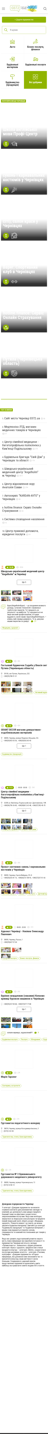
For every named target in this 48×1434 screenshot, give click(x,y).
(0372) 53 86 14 (9, 1185)
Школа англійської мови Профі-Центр (20, 131)
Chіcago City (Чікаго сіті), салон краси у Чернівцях (21, 221)
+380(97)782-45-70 (38, 805)
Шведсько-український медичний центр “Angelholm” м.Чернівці (20, 472)
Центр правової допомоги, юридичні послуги (20, 532)
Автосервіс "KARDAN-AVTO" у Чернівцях (21, 497)
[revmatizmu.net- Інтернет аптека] (35, 391)
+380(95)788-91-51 (10, 676)
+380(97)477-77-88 (24, 1004)
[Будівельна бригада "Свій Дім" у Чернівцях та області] (24, 391)
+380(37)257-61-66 (38, 878)
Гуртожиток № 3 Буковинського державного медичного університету (21, 1175)
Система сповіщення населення (24, 519)
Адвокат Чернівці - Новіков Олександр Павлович (22, 933)
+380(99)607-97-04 (10, 942)
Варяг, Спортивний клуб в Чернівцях (20, 269)
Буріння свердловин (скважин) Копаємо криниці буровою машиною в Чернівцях (23, 997)
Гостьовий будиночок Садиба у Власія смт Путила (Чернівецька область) (23, 357)
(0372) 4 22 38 (9, 1131)
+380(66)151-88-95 (24, 878)
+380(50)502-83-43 (24, 741)
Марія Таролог (9, 1076)
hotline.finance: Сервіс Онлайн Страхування (23, 315)
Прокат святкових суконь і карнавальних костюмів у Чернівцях (24, 175)
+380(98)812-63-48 (24, 805)
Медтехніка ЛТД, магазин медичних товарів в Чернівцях (21, 428)
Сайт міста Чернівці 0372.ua (22, 418)
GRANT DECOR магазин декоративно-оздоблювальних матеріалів (21, 731)
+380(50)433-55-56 (10, 741)
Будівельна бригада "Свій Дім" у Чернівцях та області (23, 458)
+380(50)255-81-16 (10, 878)
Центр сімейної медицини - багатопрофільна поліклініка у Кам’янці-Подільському (21, 445)
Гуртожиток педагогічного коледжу (20, 1123)
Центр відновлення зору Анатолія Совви (18, 485)
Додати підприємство (24, 19)
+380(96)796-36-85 (10, 805)
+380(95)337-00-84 (10, 1004)
